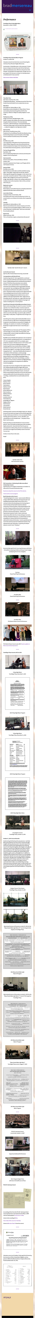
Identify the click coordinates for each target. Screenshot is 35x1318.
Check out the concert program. (10, 493)
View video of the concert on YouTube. (12, 1220)
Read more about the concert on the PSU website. (14, 491)
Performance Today (19, 1215)
